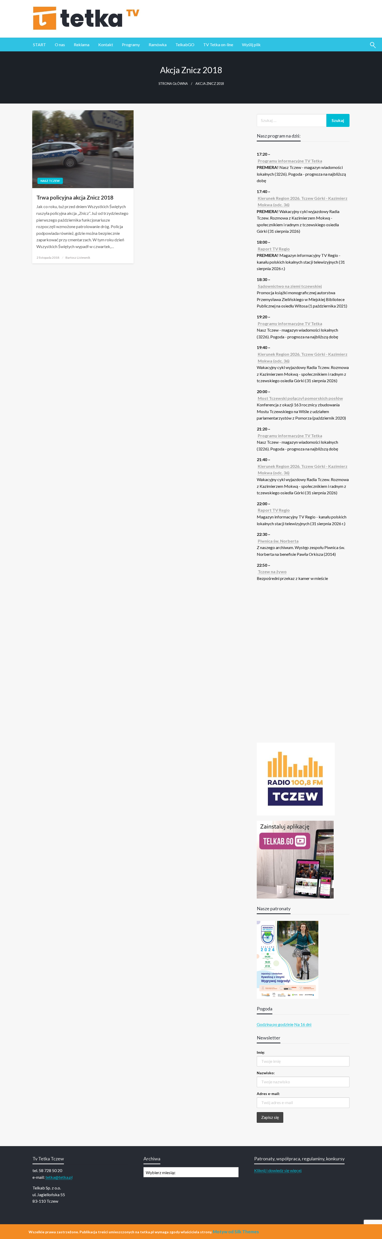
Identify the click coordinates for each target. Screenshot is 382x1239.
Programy (131, 44)
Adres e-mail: (268, 1093)
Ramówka (158, 44)
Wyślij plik (251, 44)
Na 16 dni (302, 1024)
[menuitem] (39, 44)
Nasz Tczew (50, 180)
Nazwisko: (266, 1073)
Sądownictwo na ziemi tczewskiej (290, 286)
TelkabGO (184, 44)
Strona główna (173, 84)
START (39, 44)
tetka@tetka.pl (59, 1177)
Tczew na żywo (272, 571)
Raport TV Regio (274, 248)
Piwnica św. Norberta (278, 540)
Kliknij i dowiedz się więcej (277, 1170)
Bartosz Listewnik (77, 257)
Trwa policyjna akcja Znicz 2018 (74, 197)
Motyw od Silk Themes (236, 1231)
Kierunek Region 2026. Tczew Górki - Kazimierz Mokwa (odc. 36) (302, 201)
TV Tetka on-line (218, 44)
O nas (60, 44)
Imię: (261, 1052)
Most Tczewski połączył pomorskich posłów (300, 398)
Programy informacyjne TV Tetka (290, 160)
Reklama (81, 44)
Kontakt (105, 44)
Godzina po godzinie (275, 1024)
